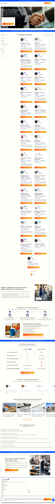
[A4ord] (3, 3)
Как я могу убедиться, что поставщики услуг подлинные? (10, 429)
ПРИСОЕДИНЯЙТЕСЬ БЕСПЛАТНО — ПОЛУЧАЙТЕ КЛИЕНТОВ (27, 372)
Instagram (2, 490)
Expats (2, 493)
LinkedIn (2, 492)
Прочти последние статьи (27, 419)
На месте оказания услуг (5, 43)
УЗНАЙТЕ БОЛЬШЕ (33, 334)
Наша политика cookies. (10, 500)
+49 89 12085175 (3, 488)
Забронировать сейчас (26, 51)
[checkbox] (1, 42)
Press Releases (30, 492)
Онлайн (3, 42)
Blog (1, 494)
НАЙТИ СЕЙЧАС (8, 23)
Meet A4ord (29, 490)
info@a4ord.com (3, 487)
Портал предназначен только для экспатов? (8, 445)
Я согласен (47, 499)
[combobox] (48, 35)
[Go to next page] (35, 275)
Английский (3, 51)
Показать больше (33, 271)
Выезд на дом (4, 45)
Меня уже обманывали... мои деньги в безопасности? (9, 437)
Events (29, 491)
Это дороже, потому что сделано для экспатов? (8, 433)
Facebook (2, 491)
